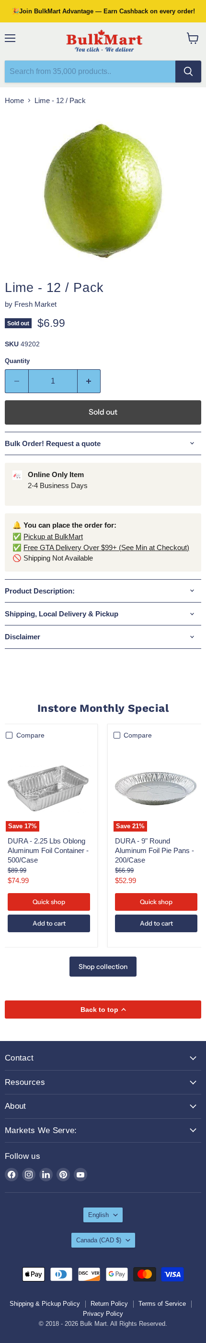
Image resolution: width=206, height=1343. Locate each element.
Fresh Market (35, 304)
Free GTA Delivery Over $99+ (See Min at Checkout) (106, 547)
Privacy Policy (103, 1313)
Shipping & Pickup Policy (45, 1303)
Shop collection (103, 966)
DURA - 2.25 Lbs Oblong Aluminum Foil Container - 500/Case (48, 850)
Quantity (17, 360)
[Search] (188, 72)
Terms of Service (162, 1303)
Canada (98, 1240)
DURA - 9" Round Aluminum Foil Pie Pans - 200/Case (154, 850)
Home (14, 100)
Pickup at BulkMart (53, 536)
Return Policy (109, 1303)
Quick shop (49, 902)
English (98, 1214)
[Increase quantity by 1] (89, 381)
